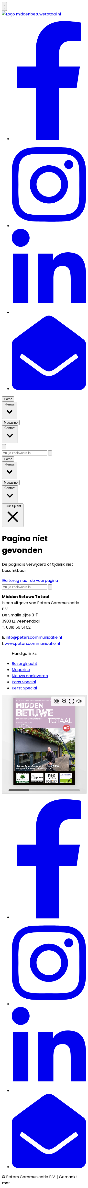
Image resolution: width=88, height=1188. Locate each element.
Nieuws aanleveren (30, 676)
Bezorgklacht (24, 663)
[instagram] (49, 226)
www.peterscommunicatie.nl (32, 643)
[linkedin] (49, 312)
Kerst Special (24, 688)
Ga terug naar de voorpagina (30, 580)
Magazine (21, 670)
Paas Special (24, 682)
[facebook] (49, 139)
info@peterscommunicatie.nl (34, 637)
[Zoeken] (50, 452)
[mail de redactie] (49, 389)
